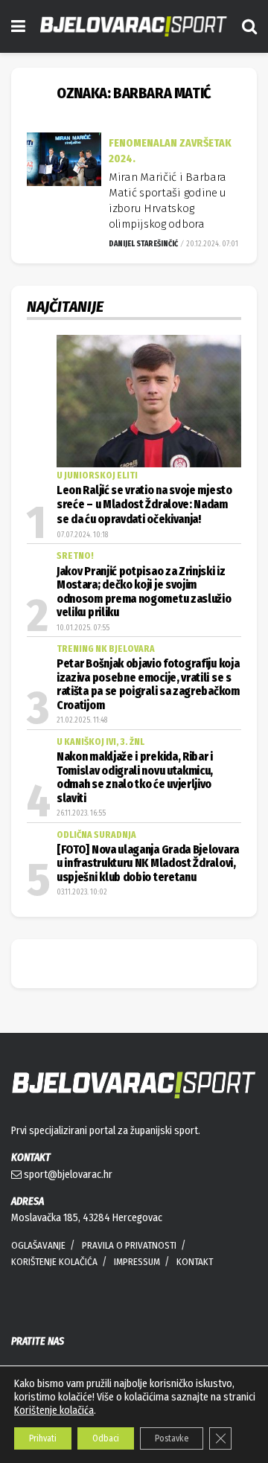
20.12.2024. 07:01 (211, 244)
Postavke (171, 1438)
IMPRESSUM (137, 1261)
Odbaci (105, 1438)
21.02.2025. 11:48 (82, 720)
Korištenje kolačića (54, 1410)
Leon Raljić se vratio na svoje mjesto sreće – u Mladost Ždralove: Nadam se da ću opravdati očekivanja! (144, 505)
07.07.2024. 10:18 (82, 535)
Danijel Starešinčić (143, 244)
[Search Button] (249, 26)
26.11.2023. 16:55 (81, 813)
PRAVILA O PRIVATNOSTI (129, 1245)
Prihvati (43, 1438)
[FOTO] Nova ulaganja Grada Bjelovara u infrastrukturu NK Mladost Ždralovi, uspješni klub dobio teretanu (148, 863)
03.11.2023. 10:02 (82, 892)
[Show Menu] (18, 26)
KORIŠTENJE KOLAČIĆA (54, 1261)
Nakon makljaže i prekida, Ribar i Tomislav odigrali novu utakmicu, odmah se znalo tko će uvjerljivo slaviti (135, 777)
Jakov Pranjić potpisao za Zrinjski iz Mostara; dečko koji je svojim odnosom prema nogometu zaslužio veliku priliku (144, 592)
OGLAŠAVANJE (38, 1245)
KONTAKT (194, 1261)
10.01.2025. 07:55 (83, 628)
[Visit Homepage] (133, 26)
